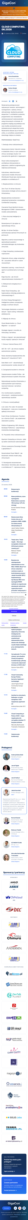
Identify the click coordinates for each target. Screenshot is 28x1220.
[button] (25, 595)
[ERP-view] (14, 1028)
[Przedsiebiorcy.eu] (14, 1107)
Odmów (14, 615)
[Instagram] (19, 1208)
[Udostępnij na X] (16, 101)
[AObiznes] (14, 974)
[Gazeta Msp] (14, 1039)
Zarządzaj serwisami (13, 608)
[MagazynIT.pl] (14, 1073)
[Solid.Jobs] (14, 1117)
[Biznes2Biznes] (14, 984)
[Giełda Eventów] (14, 1050)
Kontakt (24, 623)
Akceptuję (14, 611)
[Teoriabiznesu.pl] (14, 1128)
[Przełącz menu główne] (24, 3)
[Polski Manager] (14, 1095)
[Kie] (14, 1062)
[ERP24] (14, 1018)
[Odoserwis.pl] (14, 1084)
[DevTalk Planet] (14, 995)
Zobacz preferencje (14, 620)
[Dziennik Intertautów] (14, 1006)
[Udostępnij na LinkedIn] (13, 101)
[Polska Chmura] (14, 936)
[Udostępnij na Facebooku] (9, 101)
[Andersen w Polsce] (14, 947)
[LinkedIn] (24, 1208)
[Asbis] (14, 884)
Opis (14, 889)
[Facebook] (15, 1208)
